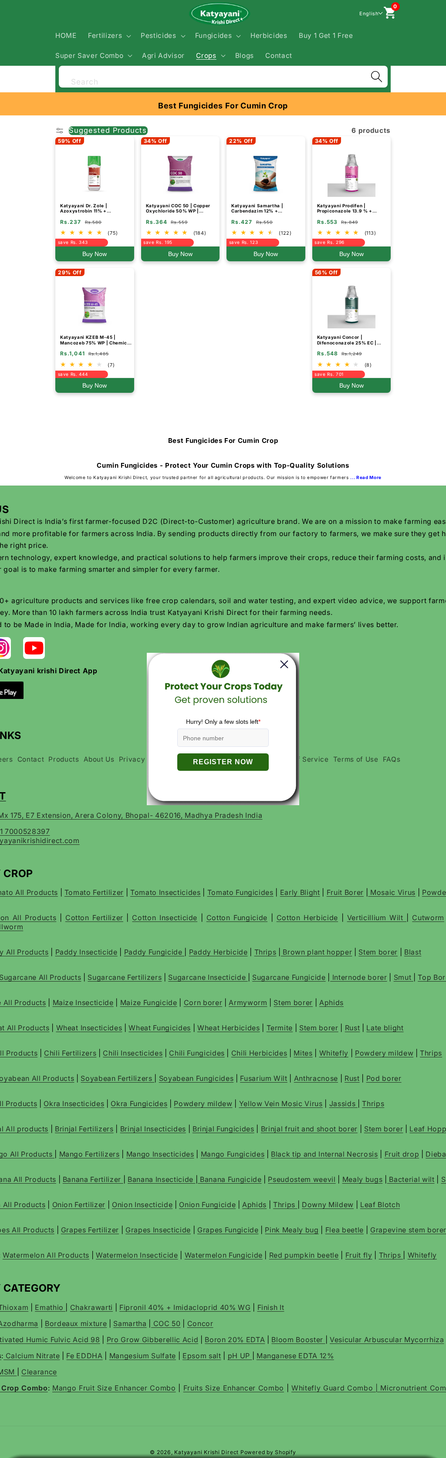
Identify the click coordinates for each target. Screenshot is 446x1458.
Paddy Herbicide (218, 952)
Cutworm (428, 917)
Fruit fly (358, 1255)
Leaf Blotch (380, 1204)
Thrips (265, 952)
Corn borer (203, 1002)
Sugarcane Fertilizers (125, 977)
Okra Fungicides (139, 1103)
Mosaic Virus (392, 892)
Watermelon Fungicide (224, 1255)
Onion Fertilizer (79, 1204)
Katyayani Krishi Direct (206, 1452)
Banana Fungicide (229, 1179)
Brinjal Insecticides (153, 1128)
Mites (303, 1053)
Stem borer (378, 952)
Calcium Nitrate (31, 1355)
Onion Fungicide (207, 1204)
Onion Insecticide (142, 1204)
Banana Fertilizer (93, 1179)
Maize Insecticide (83, 1002)
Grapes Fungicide (228, 1229)
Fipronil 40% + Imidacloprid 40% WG (184, 1307)
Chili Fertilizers (70, 1053)
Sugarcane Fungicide (289, 977)
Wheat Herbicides (228, 1027)
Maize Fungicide (148, 1002)
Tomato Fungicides (240, 892)
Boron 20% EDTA (235, 1339)
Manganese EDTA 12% (295, 1355)
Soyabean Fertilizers (117, 1078)
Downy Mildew (328, 1204)
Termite (280, 1027)
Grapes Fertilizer (90, 1229)
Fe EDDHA (84, 1355)
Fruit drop (402, 1154)
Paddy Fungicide (154, 952)
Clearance (39, 1371)
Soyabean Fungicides (196, 1078)
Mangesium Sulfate (142, 1355)
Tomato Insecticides (165, 892)
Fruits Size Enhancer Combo (233, 1388)
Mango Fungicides (233, 1154)
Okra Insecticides (74, 1103)
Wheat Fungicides (159, 1027)
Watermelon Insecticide (137, 1255)
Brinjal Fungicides (223, 1128)
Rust (352, 1027)
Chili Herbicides (259, 1053)
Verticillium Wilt (376, 917)
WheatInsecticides (89, 1027)
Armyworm (248, 1002)
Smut (403, 977)
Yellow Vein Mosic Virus (281, 1103)
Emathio (50, 1307)
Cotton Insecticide (164, 917)
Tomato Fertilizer (94, 892)
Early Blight (300, 892)
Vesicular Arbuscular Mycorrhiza (387, 1339)
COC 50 (166, 1323)
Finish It (270, 1307)
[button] (108, 36)
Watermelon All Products (46, 1255)
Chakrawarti (91, 1307)
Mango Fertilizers (89, 1154)
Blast (412, 952)
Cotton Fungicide (236, 917)
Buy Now (94, 253)
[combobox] (223, 75)
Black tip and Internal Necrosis (324, 1154)
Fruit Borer (345, 892)
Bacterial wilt (411, 1179)
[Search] (376, 76)
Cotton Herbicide (307, 917)
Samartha (129, 1323)
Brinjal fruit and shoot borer (309, 1128)
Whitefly (333, 1053)
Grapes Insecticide (158, 1229)
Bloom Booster (298, 1339)
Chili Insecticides (132, 1053)
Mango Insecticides (160, 1154)
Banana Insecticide (162, 1179)
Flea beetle (344, 1229)
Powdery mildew (384, 1053)
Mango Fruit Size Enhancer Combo (114, 1388)
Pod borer (384, 1078)
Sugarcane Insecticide (208, 977)
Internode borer (358, 977)
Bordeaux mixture (76, 1323)
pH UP (240, 1355)
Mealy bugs (362, 1179)
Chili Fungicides (197, 1053)
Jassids (343, 1103)
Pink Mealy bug (291, 1229)
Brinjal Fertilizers (84, 1128)
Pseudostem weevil (301, 1179)
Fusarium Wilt (263, 1078)
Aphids (331, 1002)
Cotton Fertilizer (94, 917)
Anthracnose (316, 1078)
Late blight (384, 1027)
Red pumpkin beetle (304, 1255)
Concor (200, 1323)
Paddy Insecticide (86, 952)
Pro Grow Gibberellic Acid (153, 1339)
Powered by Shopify (268, 1452)
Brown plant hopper (316, 952)
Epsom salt (201, 1355)
